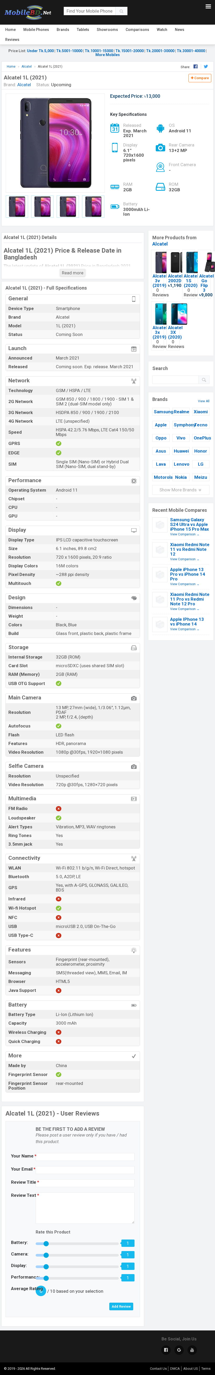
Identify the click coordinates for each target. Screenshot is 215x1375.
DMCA (175, 1369)
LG (200, 464)
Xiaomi (201, 411)
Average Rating (27, 1288)
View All (203, 401)
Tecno (200, 424)
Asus (161, 451)
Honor (200, 451)
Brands (63, 30)
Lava (161, 464)
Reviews (12, 39)
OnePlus (201, 438)
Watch (162, 30)
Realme (181, 411)
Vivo (180, 438)
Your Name (23, 1156)
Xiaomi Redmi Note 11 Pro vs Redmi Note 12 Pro (189, 599)
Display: (19, 1265)
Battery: (19, 1242)
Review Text (25, 1195)
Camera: (19, 1254)
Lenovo (181, 464)
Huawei (181, 451)
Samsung (162, 411)
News (179, 30)
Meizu (200, 477)
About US (190, 1369)
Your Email (23, 1169)
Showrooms (107, 30)
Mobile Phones (36, 30)
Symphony (182, 424)
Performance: (25, 1277)
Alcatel (160, 244)
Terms (206, 1369)
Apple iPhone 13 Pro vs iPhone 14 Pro (187, 574)
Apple (161, 424)
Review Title (25, 1182)
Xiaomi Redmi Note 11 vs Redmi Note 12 (189, 549)
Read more (72, 272)
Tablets (83, 30)
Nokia (181, 477)
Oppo (160, 438)
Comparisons (137, 30)
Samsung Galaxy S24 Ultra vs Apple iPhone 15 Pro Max (189, 524)
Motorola (162, 477)
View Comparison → (185, 534)
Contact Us (158, 1369)
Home (10, 30)
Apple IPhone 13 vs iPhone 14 (187, 622)
